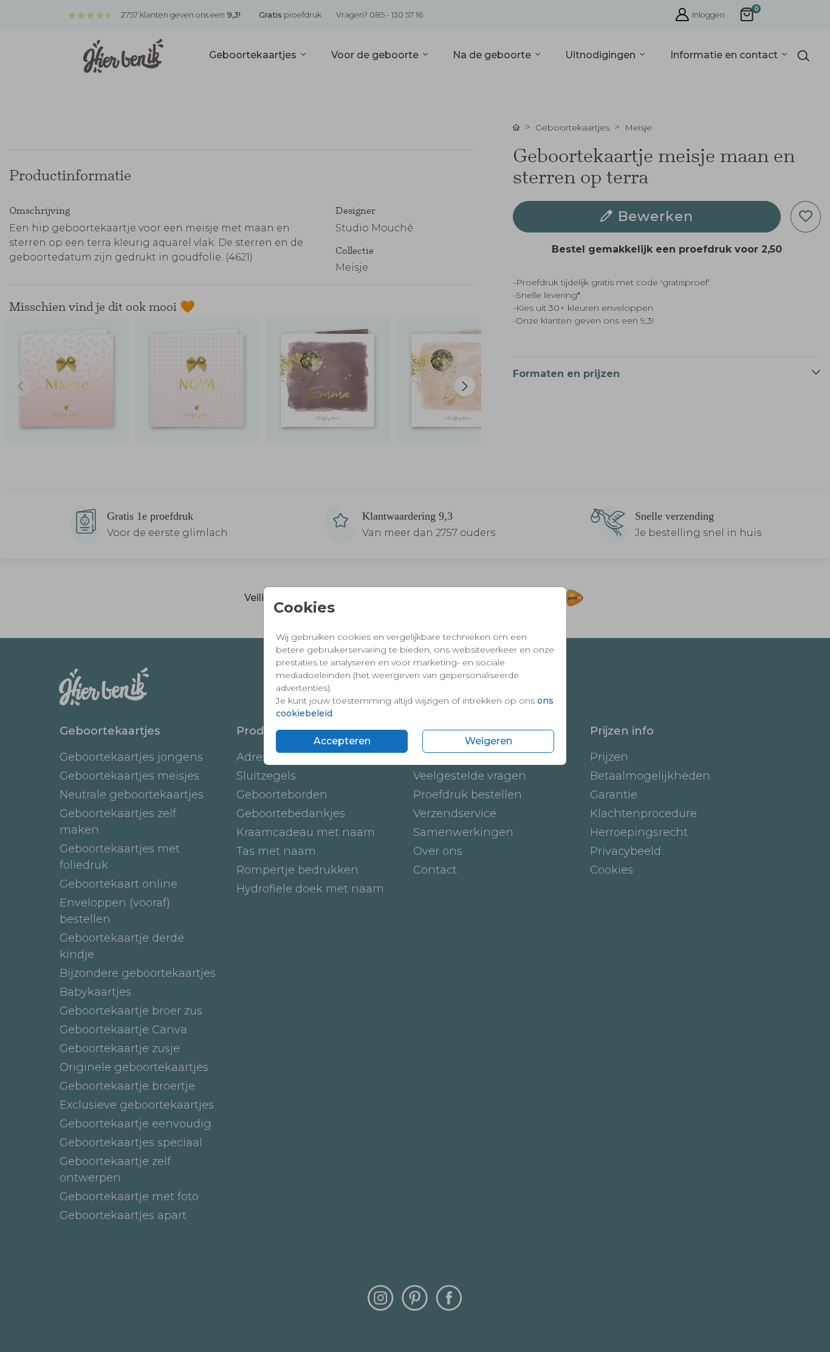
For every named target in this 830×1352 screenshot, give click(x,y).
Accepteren (342, 741)
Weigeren (488, 741)
